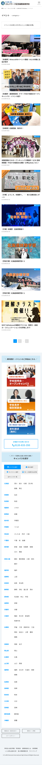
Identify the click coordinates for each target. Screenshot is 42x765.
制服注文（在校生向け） (10, 731)
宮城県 (6, 495)
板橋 (31, 547)
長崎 (15, 688)
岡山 (15, 651)
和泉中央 (17, 621)
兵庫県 (6, 627)
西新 (32, 670)
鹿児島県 (7, 714)
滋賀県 (6, 603)
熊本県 (6, 695)
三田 (32, 627)
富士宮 (26, 589)
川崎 (28, 559)
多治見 (21, 583)
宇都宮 (16, 520)
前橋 (15, 514)
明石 (15, 632)
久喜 (28, 534)
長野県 (6, 577)
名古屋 (16, 597)
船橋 (23, 540)
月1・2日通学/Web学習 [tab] (30, 472)
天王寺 (21, 616)
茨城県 (6, 527)
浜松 (20, 589)
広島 (15, 657)
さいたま (17, 534)
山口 (15, 663)
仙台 (15, 495)
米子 (20, 644)
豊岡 (31, 632)
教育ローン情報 (31, 731)
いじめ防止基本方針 (11, 751)
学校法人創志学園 (9, 748)
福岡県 (6, 670)
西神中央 (26, 627)
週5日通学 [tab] (30, 467)
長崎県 (6, 688)
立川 (15, 552)
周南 (20, 663)
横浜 (15, 559)
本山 (21, 597)
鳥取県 (6, 644)
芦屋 (15, 627)
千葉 (15, 540)
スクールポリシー (10, 736)
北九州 (21, 670)
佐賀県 (6, 682)
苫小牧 (30, 483)
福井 (15, 570)
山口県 (6, 663)
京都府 (6, 609)
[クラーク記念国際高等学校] (15, 3)
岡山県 (6, 651)
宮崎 (15, 707)
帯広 (20, 488)
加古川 (21, 632)
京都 (15, 609)
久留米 (27, 670)
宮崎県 (6, 707)
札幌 (25, 483)
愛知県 (6, 597)
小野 (26, 632)
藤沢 (15, 564)
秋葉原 (26, 547)
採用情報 (35, 748)
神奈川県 (7, 559)
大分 (15, 701)
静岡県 (6, 589)
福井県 (6, 570)
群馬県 (6, 514)
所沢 (23, 534)
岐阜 (15, 583)
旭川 (20, 483)
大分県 (6, 701)
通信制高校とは (26, 748)
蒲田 (20, 552)
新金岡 (27, 616)
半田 (26, 597)
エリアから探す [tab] (13, 467)
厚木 (32, 559)
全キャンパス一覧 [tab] (12, 477)
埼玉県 (6, 534)
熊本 (15, 695)
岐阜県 (6, 583)
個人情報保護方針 (23, 751)
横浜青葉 (22, 559)
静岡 (15, 589)
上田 (15, 577)
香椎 (15, 675)
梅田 (15, 616)
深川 (15, 483)
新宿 (15, 547)
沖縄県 (6, 720)
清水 (31, 589)
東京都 (6, 547)
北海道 (6, 483)
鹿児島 (16, 714)
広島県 (6, 657)
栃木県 (6, 520)
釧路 (15, 488)
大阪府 (6, 616)
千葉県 (6, 540)
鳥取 (15, 644)
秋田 (15, 501)
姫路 (15, 637)
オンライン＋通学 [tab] (13, 472)
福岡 (15, 670)
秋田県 (6, 501)
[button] (39, 3)
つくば (16, 527)
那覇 (15, 720)
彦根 (15, 603)
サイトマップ (33, 751)
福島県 (6, 508)
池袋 (20, 547)
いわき (16, 508)
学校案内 (18, 748)
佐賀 (15, 682)
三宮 (20, 627)
